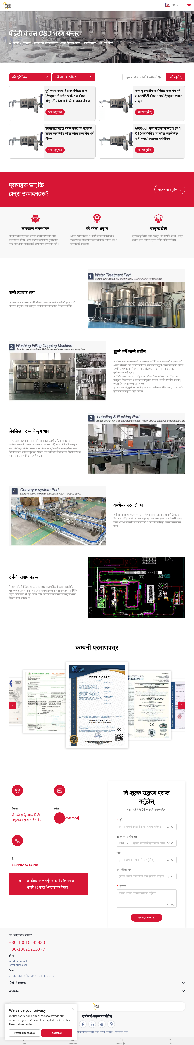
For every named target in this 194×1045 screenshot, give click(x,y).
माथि (170, 1043)
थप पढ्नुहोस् (55, 112)
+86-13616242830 (27, 942)
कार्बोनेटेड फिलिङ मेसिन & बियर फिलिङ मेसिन (57, 43)
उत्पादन (27, 43)
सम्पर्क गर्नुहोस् (121, 1043)
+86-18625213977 (27, 949)
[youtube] (101, 1024)
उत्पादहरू (73, 1043)
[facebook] (82, 1024)
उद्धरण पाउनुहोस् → (169, 189)
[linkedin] (92, 1024)
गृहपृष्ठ (16, 43)
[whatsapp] (111, 1024)
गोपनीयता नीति (121, 1032)
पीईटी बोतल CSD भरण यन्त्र (98, 43)
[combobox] (124, 843)
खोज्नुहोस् (175, 77)
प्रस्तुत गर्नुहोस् (146, 917)
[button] (12, 705)
